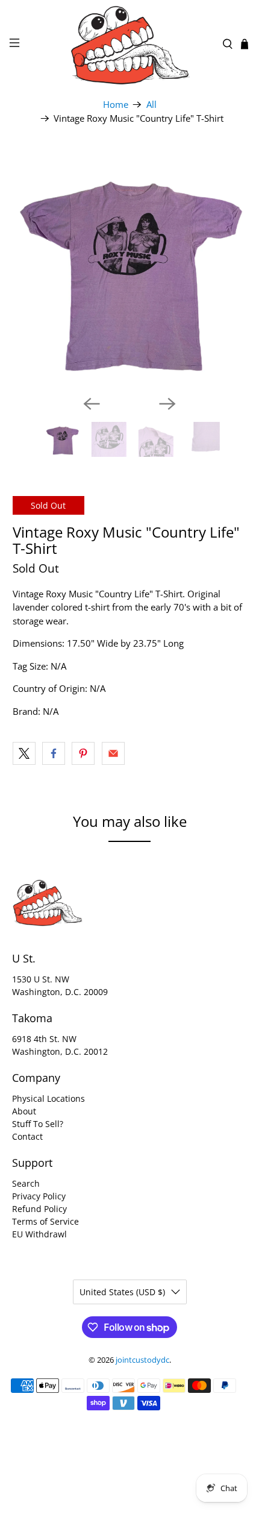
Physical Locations (48, 1098)
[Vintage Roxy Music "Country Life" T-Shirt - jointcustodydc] (130, 268)
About (24, 1111)
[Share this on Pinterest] (83, 753)
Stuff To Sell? (37, 1123)
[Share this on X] (24, 753)
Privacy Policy (39, 1196)
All (151, 104)
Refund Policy (39, 1208)
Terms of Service (45, 1221)
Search (26, 1183)
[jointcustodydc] (130, 44)
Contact (27, 1136)
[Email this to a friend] (113, 753)
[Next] (167, 404)
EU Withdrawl (39, 1234)
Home (115, 104)
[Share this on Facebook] (53, 753)
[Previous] (92, 404)
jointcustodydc (142, 1360)
